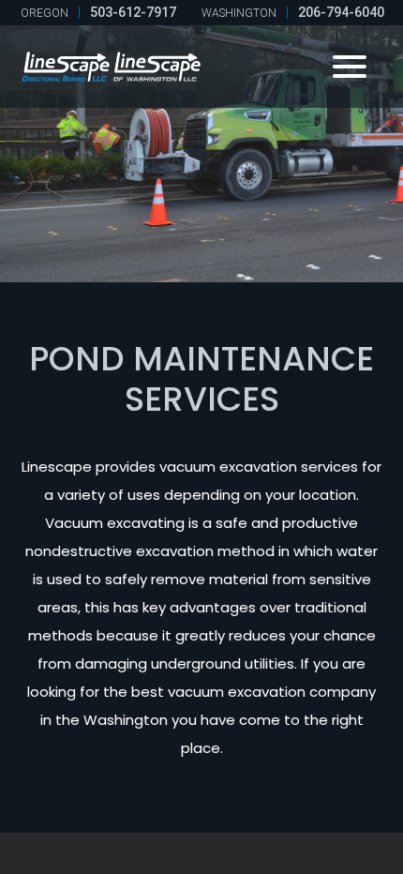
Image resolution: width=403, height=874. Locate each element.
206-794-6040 (341, 13)
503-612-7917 (133, 13)
